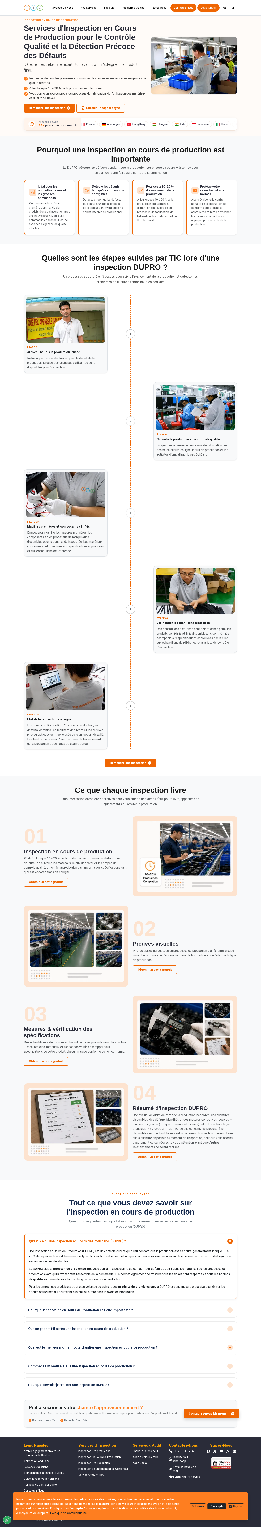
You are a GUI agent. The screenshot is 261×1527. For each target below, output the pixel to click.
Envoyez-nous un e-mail (185, 1468)
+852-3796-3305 (183, 1451)
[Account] (233, 8)
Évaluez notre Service (186, 1476)
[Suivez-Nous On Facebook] (208, 1451)
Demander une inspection (47, 108)
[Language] (224, 8)
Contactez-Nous (183, 7)
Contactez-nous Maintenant (209, 1413)
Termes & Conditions (37, 1461)
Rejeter (237, 1506)
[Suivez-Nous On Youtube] (221, 1451)
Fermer (199, 1506)
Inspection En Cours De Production (99, 1457)
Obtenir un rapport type (103, 108)
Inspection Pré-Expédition (94, 1462)
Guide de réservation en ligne (41, 1478)
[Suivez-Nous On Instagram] (227, 1451)
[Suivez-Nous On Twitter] (214, 1451)
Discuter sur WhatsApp (180, 1459)
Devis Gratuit (208, 7)
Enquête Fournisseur (145, 1451)
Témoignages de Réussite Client (44, 1472)
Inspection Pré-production (94, 1451)
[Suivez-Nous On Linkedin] (234, 1451)
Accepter (219, 1506)
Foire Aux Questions (36, 1466)
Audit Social (140, 1462)
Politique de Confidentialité (40, 1484)
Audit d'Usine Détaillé (146, 1457)
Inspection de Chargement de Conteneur (103, 1468)
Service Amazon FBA (91, 1474)
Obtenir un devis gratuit (46, 882)
